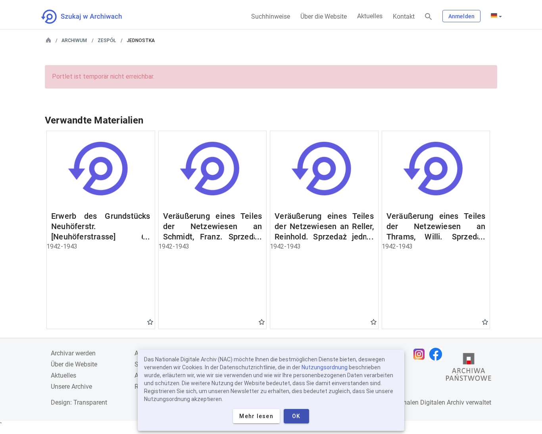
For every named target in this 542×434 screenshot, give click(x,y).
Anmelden (461, 16)
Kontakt (404, 16)
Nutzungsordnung (325, 367)
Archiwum (74, 40)
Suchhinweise (270, 16)
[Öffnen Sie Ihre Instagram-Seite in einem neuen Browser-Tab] (421, 354)
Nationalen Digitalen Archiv (426, 402)
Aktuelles (369, 16)
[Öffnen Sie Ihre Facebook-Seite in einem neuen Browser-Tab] (437, 354)
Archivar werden (73, 353)
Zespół (107, 40)
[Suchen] (428, 17)
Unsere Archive (71, 386)
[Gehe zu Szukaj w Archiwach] (88, 16)
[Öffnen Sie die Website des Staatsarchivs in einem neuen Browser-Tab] (468, 369)
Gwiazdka (150, 322)
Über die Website (323, 16)
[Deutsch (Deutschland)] (496, 16)
